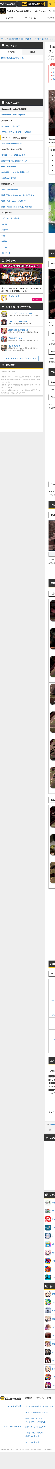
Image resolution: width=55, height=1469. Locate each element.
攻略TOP (9, 18)
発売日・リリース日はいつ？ (13, 154)
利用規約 (28, 1398)
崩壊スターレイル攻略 (33, 1418)
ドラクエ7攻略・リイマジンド (36, 1412)
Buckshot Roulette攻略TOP (13, 114)
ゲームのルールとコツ (10, 126)
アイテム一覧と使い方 (10, 218)
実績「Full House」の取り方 (13, 201)
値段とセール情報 (8, 166)
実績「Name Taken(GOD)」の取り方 (16, 206)
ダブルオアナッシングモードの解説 (16, 131)
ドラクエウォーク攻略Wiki (35, 1422)
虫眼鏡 (4, 241)
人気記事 (11, 52)
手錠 (3, 235)
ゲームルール (30, 18)
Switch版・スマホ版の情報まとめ (15, 172)
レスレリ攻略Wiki (32, 1442)
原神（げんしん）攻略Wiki (35, 1427)
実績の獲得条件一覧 (9, 189)
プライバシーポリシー (44, 1398)
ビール (4, 247)
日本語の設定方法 (8, 178)
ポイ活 (17, 3)
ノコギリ (5, 229)
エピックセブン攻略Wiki (34, 1433)
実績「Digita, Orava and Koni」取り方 (17, 195)
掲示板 (32, 52)
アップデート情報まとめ (11, 143)
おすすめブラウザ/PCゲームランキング (23, 358)
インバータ (6, 252)
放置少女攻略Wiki (32, 1436)
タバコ (4, 224)
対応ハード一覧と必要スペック (14, 160)
